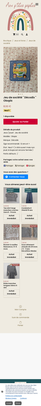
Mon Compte (20, 309)
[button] (15, 176)
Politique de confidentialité (13, 396)
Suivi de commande (20, 317)
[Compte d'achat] (26, 34)
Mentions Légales (11, 398)
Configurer (23, 398)
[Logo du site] (20, 16)
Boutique (7, 40)
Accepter (9, 403)
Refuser (18, 403)
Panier (20, 325)
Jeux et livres (20, 40)
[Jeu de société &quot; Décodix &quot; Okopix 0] (20, 69)
